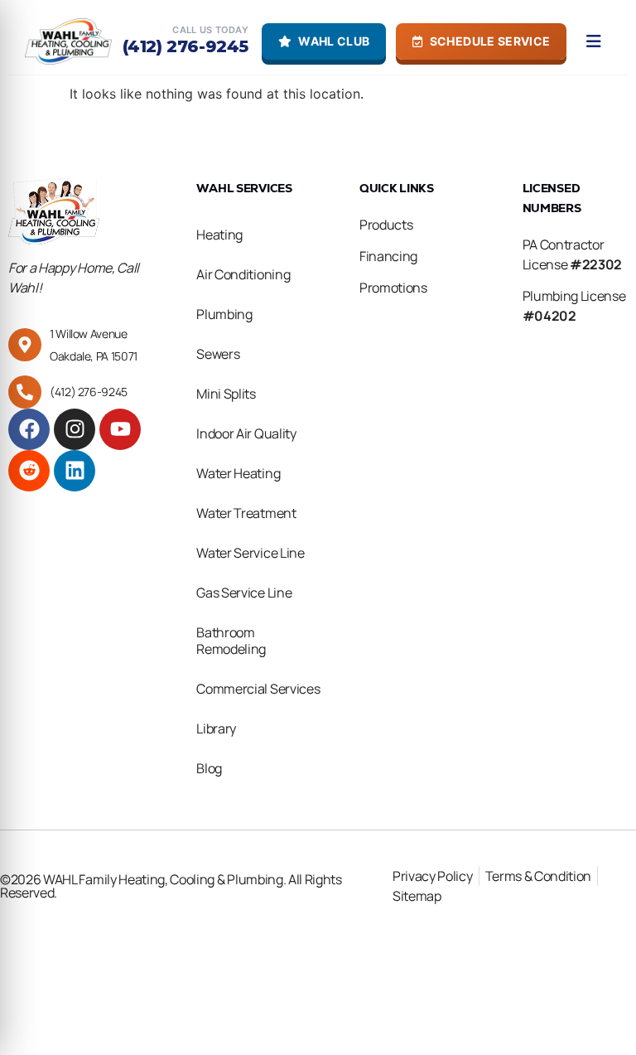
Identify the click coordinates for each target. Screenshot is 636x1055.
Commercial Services (258, 689)
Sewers (217, 354)
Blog (209, 768)
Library (216, 728)
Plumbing (224, 314)
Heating (219, 234)
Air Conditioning (243, 274)
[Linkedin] (74, 470)
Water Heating (238, 473)
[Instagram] (74, 429)
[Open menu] (593, 41)
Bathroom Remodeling (231, 640)
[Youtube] (120, 429)
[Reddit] (29, 470)
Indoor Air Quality (246, 433)
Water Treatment (246, 513)
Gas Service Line (244, 592)
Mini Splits (225, 394)
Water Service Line (250, 553)
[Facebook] (29, 429)
